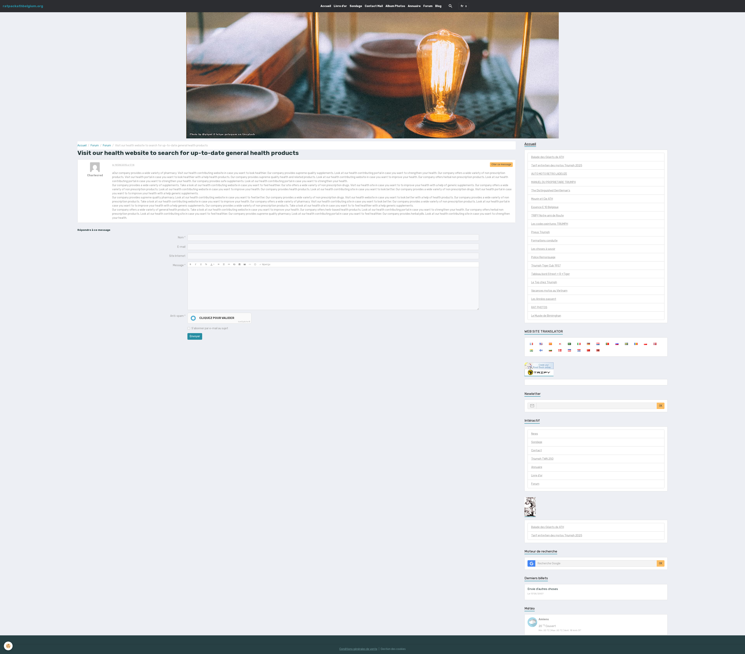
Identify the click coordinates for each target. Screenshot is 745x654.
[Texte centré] (223, 264)
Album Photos (395, 6)
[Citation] (218, 264)
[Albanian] (598, 350)
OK (660, 405)
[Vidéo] (244, 264)
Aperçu (266, 264)
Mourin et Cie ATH (542, 199)
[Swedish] (626, 343)
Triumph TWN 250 (542, 458)
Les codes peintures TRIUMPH (549, 224)
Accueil (326, 6)
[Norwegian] (655, 343)
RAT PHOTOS (539, 307)
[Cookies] (8, 646)
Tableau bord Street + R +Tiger (550, 274)
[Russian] (617, 343)
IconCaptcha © (244, 322)
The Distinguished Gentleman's (550, 190)
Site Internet (177, 256)
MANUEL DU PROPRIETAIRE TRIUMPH (553, 182)
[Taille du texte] (206, 264)
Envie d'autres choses (543, 589)
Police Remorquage (543, 257)
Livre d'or (340, 6)
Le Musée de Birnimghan (546, 315)
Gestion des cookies (393, 649)
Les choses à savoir (543, 249)
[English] (541, 343)
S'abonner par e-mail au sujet (209, 328)
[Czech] (569, 350)
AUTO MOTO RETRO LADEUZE (549, 173)
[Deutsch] (588, 343)
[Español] (550, 343)
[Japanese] (560, 343)
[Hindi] (531, 350)
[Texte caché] (234, 264)
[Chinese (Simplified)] (588, 350)
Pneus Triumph (540, 232)
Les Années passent (543, 299)
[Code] (250, 264)
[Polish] (645, 343)
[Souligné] (201, 264)
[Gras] (190, 264)
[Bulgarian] (550, 350)
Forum (427, 6)
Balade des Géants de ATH (547, 157)
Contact (536, 450)
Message (178, 265)
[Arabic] (569, 343)
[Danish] (560, 350)
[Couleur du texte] (212, 264)
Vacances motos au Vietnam (549, 290)
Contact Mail (374, 6)
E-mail (181, 246)
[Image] (239, 264)
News (534, 433)
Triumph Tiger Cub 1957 (546, 265)
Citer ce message (501, 164)
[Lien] (229, 264)
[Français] (531, 343)
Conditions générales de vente (358, 649)
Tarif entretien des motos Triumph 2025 (556, 165)
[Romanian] (636, 343)
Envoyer (195, 336)
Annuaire (414, 6)
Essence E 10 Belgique (545, 207)
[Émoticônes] (255, 264)
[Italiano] (579, 343)
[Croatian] (579, 350)
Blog (438, 6)
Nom (181, 237)
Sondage (356, 6)
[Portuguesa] (607, 343)
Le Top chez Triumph (544, 282)
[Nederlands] (598, 343)
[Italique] (195, 264)
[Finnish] (541, 350)
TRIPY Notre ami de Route (547, 215)
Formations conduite (544, 240)
